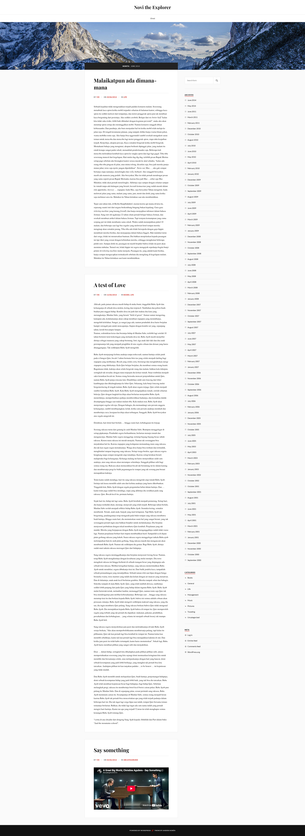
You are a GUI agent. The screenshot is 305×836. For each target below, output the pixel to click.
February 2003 (194, 463)
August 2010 (193, 140)
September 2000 (194, 560)
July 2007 (192, 333)
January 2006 (193, 412)
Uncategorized (131, 760)
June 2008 (192, 270)
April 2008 (192, 282)
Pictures (191, 606)
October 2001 (193, 486)
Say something (111, 749)
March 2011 (193, 117)
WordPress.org (194, 652)
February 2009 (194, 225)
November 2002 (194, 475)
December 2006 (194, 372)
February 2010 (194, 168)
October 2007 (193, 316)
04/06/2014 (112, 760)
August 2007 (193, 327)
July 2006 (192, 401)
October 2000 (193, 554)
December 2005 (194, 418)
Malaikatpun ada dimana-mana (125, 84)
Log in (190, 635)
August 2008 (193, 259)
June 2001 (192, 509)
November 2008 (194, 242)
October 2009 (193, 185)
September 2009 (194, 191)
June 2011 (192, 111)
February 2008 (194, 293)
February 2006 (194, 407)
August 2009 (193, 197)
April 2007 (192, 350)
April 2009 (192, 214)
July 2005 (192, 435)
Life (125, 97)
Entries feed (192, 640)
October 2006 (193, 384)
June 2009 (192, 208)
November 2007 (194, 310)
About (152, 18)
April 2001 (192, 520)
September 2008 (194, 253)
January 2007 (193, 367)
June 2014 (192, 100)
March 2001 (193, 526)
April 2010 (192, 162)
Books (127, 295)
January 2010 (193, 174)
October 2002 (193, 480)
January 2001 (193, 537)
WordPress (146, 830)
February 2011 (194, 123)
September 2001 (194, 492)
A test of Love (110, 284)
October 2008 (193, 248)
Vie (98, 97)
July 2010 (192, 145)
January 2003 (193, 469)
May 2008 (192, 276)
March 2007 (193, 356)
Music (190, 600)
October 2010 (193, 134)
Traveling (191, 612)
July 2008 (192, 265)
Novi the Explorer (152, 7)
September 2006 (194, 390)
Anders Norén (169, 830)
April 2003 (192, 452)
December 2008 (194, 236)
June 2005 (192, 441)
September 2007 (194, 321)
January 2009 (193, 231)
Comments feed (194, 646)
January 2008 (193, 299)
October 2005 (193, 429)
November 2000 (194, 549)
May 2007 (192, 344)
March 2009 (193, 219)
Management (193, 595)
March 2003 (193, 458)
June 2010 (192, 151)
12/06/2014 (112, 295)
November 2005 (194, 424)
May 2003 (192, 446)
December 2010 (194, 128)
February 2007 (194, 361)
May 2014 (192, 106)
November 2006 (194, 378)
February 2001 (194, 531)
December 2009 (194, 180)
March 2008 (193, 287)
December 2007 (194, 304)
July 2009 (192, 202)
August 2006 (193, 395)
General (191, 583)
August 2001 (193, 497)
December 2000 (194, 543)
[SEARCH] (216, 80)
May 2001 (192, 515)
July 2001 (192, 503)
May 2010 (192, 157)
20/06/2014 (112, 97)
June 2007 (192, 339)
